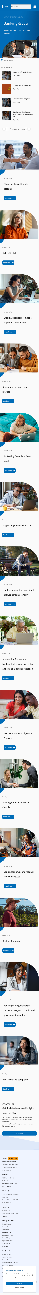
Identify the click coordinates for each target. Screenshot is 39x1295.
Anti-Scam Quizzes (7, 1265)
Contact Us (5, 1227)
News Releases (6, 1238)
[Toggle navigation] (35, 6)
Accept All (19, 1284)
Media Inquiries (6, 1224)
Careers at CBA (6, 1232)
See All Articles (5, 68)
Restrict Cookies (19, 1288)
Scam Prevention (7, 1257)
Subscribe (19, 1133)
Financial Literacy (7, 1260)
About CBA (5, 1230)
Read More (16, 76)
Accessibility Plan (7, 1235)
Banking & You (6, 1254)
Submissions (6, 1244)
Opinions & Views (7, 1241)
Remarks (5, 1246)
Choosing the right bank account (21, 129)
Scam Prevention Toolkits (10, 1263)
